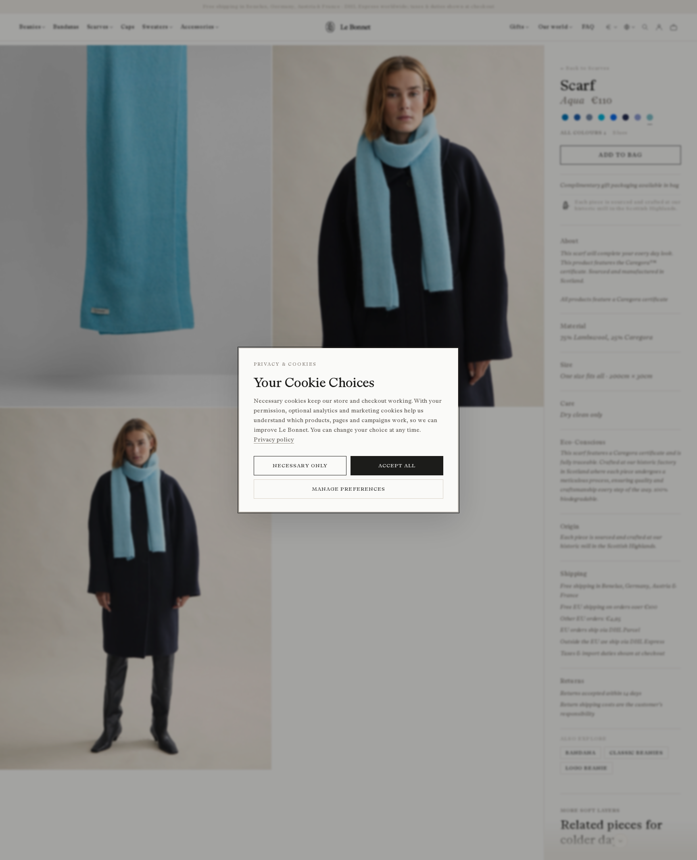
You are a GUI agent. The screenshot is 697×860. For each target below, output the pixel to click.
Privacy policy (274, 439)
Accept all (397, 465)
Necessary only (300, 465)
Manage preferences (348, 489)
